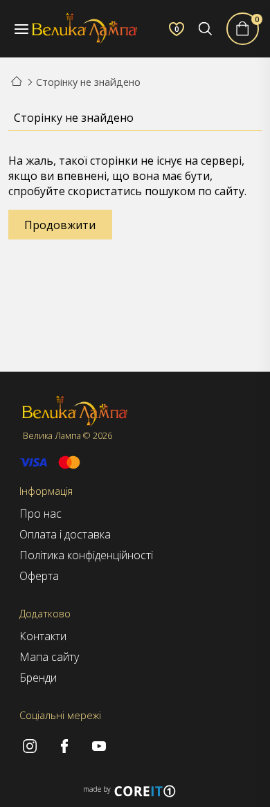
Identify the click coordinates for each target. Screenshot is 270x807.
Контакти (42, 636)
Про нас (40, 513)
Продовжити (60, 225)
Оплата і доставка (65, 534)
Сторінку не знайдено (88, 82)
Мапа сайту (49, 656)
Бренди (38, 677)
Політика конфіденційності (86, 555)
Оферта (39, 575)
